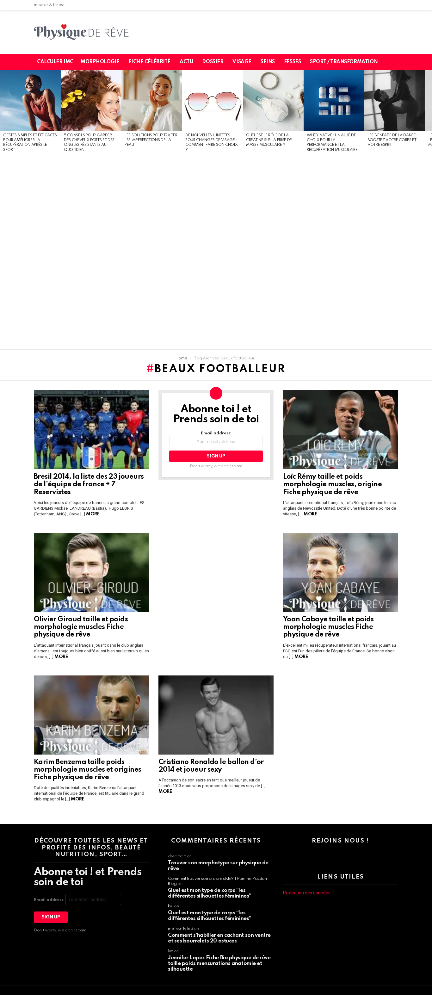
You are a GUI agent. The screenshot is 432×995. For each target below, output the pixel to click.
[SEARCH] (397, 62)
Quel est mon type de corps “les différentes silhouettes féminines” (209, 893)
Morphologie (100, 62)
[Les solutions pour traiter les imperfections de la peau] (151, 100)
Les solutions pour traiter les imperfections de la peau (151, 140)
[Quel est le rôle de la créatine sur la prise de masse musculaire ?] (273, 100)
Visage (241, 62)
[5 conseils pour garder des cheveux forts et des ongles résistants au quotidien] (91, 100)
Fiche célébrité (149, 62)
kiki (170, 906)
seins (268, 62)
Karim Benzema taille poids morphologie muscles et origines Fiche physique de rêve (87, 770)
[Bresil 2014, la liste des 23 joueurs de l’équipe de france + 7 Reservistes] (91, 429)
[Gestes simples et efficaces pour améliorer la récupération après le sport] (30, 100)
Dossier (212, 62)
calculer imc (55, 62)
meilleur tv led (180, 929)
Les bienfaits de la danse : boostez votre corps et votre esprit (392, 140)
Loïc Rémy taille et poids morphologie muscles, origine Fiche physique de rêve (332, 484)
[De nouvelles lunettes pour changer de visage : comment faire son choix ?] (212, 100)
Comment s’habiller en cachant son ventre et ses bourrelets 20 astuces (219, 938)
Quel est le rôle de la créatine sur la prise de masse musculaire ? (269, 140)
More (92, 514)
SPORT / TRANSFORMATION (344, 62)
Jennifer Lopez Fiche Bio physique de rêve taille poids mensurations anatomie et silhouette (219, 963)
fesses (292, 62)
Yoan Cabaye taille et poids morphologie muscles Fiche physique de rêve (328, 627)
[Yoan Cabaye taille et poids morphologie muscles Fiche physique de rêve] (340, 572)
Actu (186, 62)
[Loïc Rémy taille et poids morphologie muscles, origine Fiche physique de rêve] (340, 429)
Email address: (216, 433)
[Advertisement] (30, 251)
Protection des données (306, 892)
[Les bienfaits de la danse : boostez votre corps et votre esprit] (394, 100)
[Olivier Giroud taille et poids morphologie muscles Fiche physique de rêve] (91, 572)
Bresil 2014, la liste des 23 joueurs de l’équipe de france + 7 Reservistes (89, 484)
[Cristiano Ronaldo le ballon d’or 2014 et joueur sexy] (216, 715)
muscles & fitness (49, 5)
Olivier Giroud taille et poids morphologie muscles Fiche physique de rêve (81, 627)
